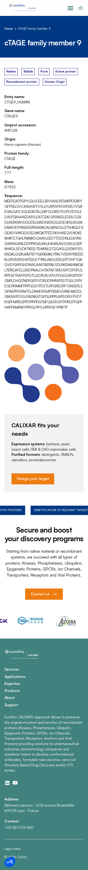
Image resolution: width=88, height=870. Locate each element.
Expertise (12, 683)
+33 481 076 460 (19, 827)
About (9, 697)
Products (12, 690)
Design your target (33, 478)
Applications (14, 676)
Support (11, 705)
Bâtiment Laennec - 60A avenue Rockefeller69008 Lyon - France (39, 808)
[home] (23, 8)
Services (11, 669)
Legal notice (12, 849)
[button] (70, 8)
